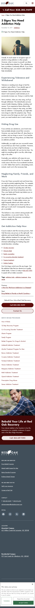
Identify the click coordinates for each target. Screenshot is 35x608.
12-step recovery (8, 248)
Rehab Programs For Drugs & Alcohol (13, 341)
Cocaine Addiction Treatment (10, 357)
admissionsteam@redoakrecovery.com (11, 504)
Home (2, 15)
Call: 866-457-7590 (17, 438)
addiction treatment (21, 277)
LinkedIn (23, 514)
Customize (7, 601)
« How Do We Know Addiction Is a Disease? (16, 288)
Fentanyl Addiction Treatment (10, 361)
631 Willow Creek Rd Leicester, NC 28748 (15, 530)
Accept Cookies (23, 603)
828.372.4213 (17, 501)
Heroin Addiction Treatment (10, 365)
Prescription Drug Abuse (9, 380)
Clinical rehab (7, 251)
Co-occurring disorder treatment (13, 257)
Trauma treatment (8, 260)
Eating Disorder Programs (8, 472)
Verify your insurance (7, 486)
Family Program (6, 337)
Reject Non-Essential (23, 599)
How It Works (5, 322)
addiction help (10, 277)
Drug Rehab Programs (7, 464)
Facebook (3, 514)
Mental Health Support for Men (9, 468)
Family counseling (8, 254)
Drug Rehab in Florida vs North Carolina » (15, 293)
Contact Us (17, 311)
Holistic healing (8, 263)
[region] (17, 594)
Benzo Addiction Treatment (10, 353)
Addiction (17, 28)
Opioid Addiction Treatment (10, 376)
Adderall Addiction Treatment (10, 345)
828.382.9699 (7, 501)
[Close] (32, 584)
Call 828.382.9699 (17, 305)
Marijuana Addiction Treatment (11, 369)
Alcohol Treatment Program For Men (12, 349)
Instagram (10, 514)
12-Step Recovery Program (10, 326)
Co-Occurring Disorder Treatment (12, 330)
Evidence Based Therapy (8, 477)
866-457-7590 (27, 271)
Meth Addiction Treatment (9, 373)
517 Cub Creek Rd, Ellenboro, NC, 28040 (15, 556)
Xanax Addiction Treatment (9, 384)
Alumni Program (6, 333)
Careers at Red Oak (6, 490)
